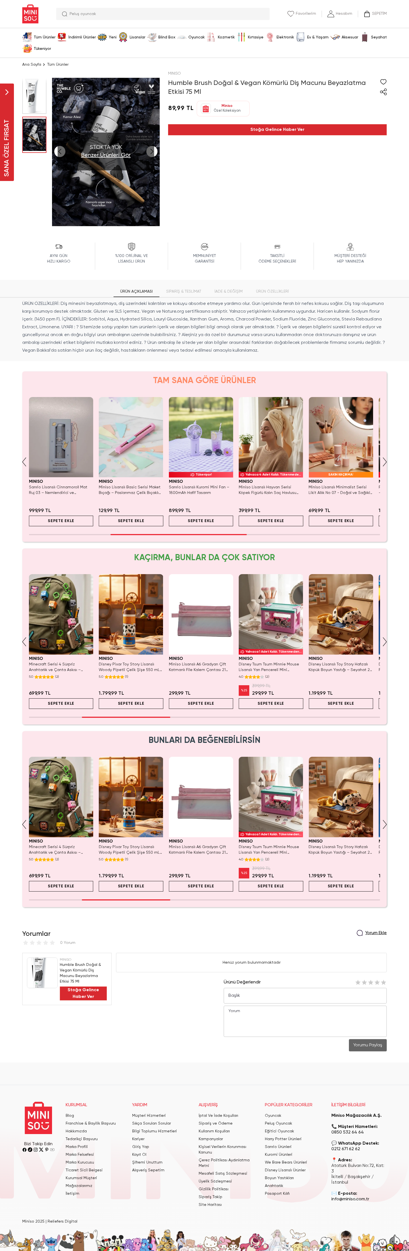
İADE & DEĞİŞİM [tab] (229, 291)
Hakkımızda (76, 1131)
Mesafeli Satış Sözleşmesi (223, 1174)
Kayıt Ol (139, 1155)
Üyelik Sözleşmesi (215, 1181)
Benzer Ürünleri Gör (106, 155)
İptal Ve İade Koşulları (218, 1116)
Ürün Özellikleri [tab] (272, 291)
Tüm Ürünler (57, 65)
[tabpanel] (204, 327)
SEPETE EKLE (61, 521)
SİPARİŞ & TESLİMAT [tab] (183, 291)
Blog (70, 1116)
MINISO (174, 73)
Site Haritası (210, 1205)
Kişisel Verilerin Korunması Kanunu (222, 1149)
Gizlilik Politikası (213, 1189)
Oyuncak (273, 1116)
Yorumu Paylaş (367, 1045)
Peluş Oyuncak (278, 1123)
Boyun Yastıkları (279, 1178)
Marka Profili (77, 1147)
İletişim (72, 1194)
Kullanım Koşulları (214, 1131)
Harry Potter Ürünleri (283, 1139)
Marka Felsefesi (80, 1155)
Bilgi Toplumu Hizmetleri (154, 1131)
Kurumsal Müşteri (81, 1178)
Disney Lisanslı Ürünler (285, 1170)
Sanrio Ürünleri (278, 1147)
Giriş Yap (140, 1147)
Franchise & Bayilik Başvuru (91, 1123)
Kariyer (138, 1139)
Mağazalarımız (79, 1186)
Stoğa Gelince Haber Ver (277, 130)
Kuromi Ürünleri (278, 1155)
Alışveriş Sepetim (148, 1170)
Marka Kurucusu (80, 1162)
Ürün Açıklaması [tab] (136, 291)
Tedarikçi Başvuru (82, 1139)
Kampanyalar (211, 1139)
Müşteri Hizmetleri (149, 1116)
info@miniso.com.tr (350, 1199)
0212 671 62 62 (345, 1149)
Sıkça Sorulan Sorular (151, 1123)
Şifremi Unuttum (147, 1162)
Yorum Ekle (376, 933)
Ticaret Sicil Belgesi (84, 1170)
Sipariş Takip (210, 1197)
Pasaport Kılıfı (277, 1194)
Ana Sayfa (31, 65)
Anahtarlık (274, 1186)
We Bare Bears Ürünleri (286, 1162)
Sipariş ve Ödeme (216, 1123)
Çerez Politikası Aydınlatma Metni (224, 1163)
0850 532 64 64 (347, 1132)
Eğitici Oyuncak (279, 1131)
